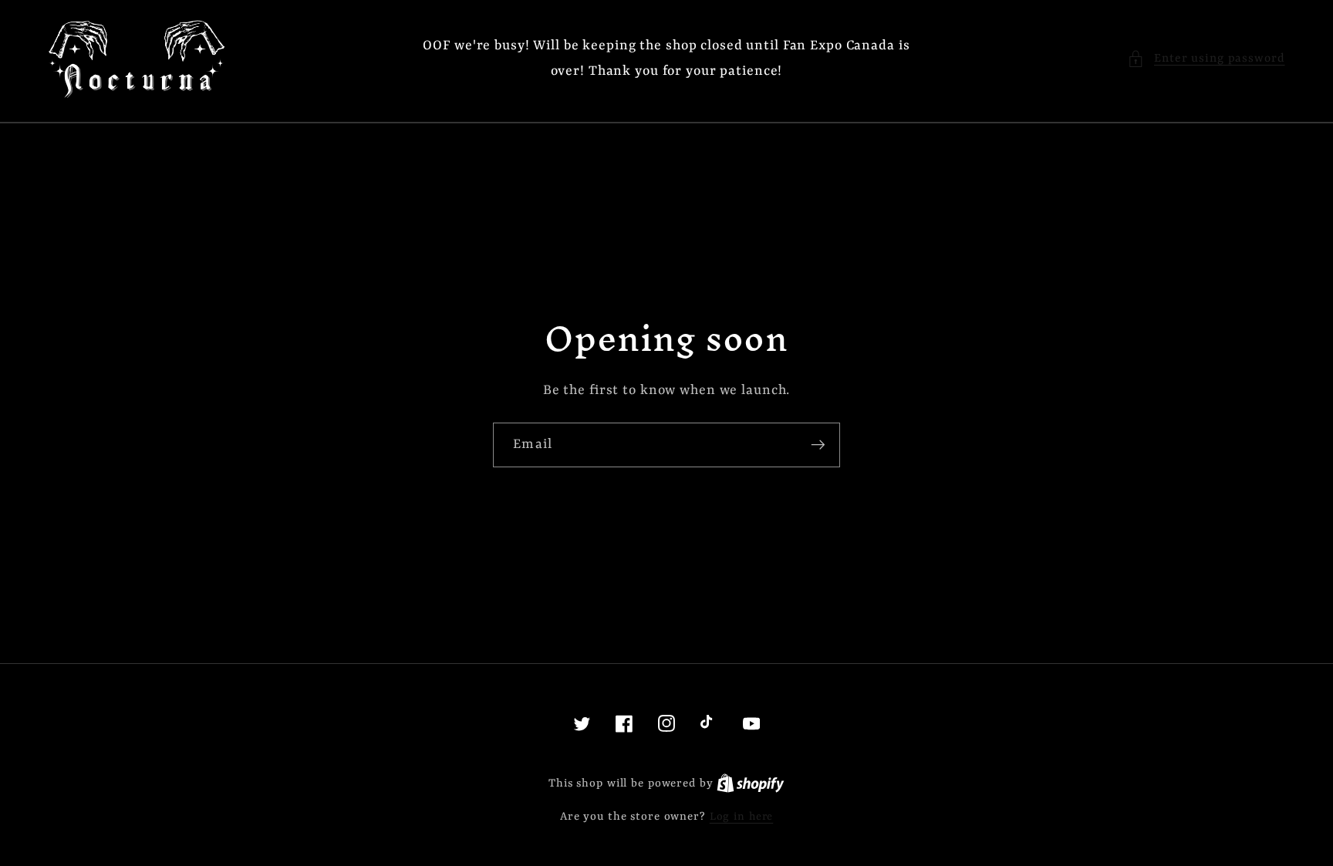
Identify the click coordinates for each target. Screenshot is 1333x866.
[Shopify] (751, 783)
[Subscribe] (818, 445)
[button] (1206, 59)
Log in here (742, 816)
